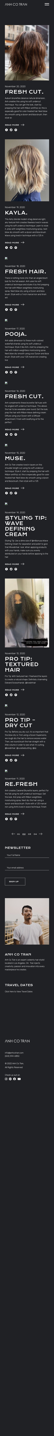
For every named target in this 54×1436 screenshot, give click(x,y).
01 (18, 834)
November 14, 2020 (15, 512)
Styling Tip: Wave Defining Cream (26, 526)
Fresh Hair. (25, 272)
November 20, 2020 (15, 86)
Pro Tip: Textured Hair (22, 664)
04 (35, 834)
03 (29, 834)
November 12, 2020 (15, 714)
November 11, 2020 (15, 778)
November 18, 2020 (15, 266)
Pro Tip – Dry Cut (20, 722)
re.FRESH (21, 784)
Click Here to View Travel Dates (19, 991)
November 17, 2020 (15, 328)
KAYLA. (16, 213)
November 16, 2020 (15, 391)
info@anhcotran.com (14, 1053)
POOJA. (16, 334)
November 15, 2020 (15, 453)
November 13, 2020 (15, 653)
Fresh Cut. (24, 92)
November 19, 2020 (15, 207)
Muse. (15, 458)
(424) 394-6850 (12, 1056)
